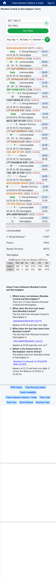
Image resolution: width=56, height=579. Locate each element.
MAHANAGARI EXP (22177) (27, 321)
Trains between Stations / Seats (21, 397)
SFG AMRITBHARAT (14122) (27, 341)
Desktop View (42, 402)
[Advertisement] (28, 434)
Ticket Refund (26, 402)
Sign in (50, 3)
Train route (45, 397)
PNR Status (16, 387)
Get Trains (28, 30)
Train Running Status (35, 387)
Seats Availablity (28, 392)
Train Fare (11, 402)
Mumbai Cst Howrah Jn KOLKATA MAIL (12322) (30, 363)
